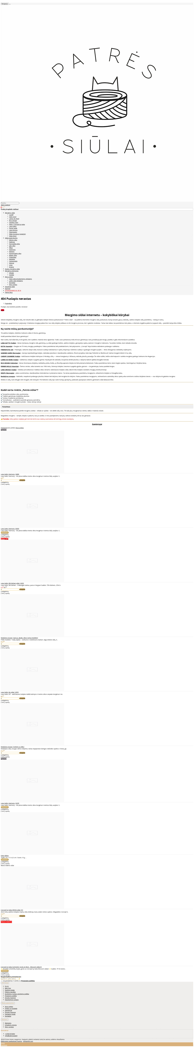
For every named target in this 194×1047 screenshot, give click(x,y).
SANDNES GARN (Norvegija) (11, 353)
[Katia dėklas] (32, 854)
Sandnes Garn (13, 222)
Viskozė (11, 263)
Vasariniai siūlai (10, 287)
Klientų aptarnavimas (8, 1003)
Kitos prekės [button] (9, 277)
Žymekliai (12, 283)
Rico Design (13, 221)
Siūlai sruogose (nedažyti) (17, 234)
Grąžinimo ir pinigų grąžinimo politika (17, 994)
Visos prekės (20, 428)
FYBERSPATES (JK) (7, 350)
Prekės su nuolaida (11, 1008)
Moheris (11, 252)
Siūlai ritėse (12, 236)
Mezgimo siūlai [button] (10, 213)
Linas (11, 265)
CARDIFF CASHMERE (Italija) (10, 356)
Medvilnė (12, 259)
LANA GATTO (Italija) (8, 343)
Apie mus (8, 988)
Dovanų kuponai (10, 998)
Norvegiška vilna (14, 244)
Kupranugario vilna (15, 253)
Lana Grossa (13, 230)
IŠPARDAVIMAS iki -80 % (13, 290)
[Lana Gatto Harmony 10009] (32, 527)
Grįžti (2, 310)
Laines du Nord (14, 219)
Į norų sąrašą (5, 484)
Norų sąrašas (9, 1027)
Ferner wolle (13, 228)
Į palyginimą (5, 482)
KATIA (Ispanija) (6, 346)
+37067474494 (10, 1034)
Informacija (5, 983)
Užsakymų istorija (11, 1025)
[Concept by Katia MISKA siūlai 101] (32, 908)
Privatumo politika (11, 996)
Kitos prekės (13, 285)
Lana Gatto (12, 226)
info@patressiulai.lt (11, 1036)
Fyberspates (13, 232)
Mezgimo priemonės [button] (11, 271)
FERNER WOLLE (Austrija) (10, 366)
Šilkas (11, 248)
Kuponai (7, 289)
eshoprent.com (28, 1041)
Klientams (4, 1019)
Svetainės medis (10, 1014)
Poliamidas (12, 257)
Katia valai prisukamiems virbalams (20, 279)
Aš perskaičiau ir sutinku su (19, 981)
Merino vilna (13, 240)
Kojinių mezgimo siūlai (12, 269)
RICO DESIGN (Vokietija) (9, 363)
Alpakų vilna (13, 255)
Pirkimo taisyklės (10, 992)
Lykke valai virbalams (16, 281)
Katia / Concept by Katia (17, 224)
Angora (11, 267)
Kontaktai (8, 1016)
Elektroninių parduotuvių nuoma (11, 1041)
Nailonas (12, 242)
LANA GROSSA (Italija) (8, 370)
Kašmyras (12, 250)
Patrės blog (8, 292)
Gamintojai (8, 1010)
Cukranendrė (13, 261)
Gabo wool (12, 217)
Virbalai (11, 273)
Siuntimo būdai (10, 990)
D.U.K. (7, 986)
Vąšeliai (11, 275)
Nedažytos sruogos (8, 376)
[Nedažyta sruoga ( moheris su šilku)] (32, 745)
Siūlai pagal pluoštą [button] (11, 238)
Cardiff (11, 215)
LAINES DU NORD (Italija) (9, 360)
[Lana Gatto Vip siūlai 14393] (32, 690)
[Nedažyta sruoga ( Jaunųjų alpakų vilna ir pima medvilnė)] (32, 636)
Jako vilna (12, 246)
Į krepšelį (22, 480)
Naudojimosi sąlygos (12, 1000)
